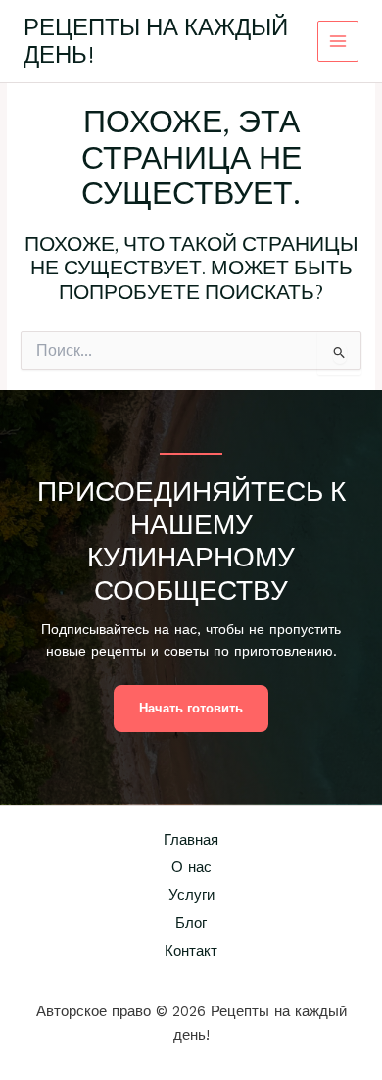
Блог (191, 923)
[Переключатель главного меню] (338, 42)
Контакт (191, 950)
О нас (191, 867)
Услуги (191, 895)
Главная (191, 840)
